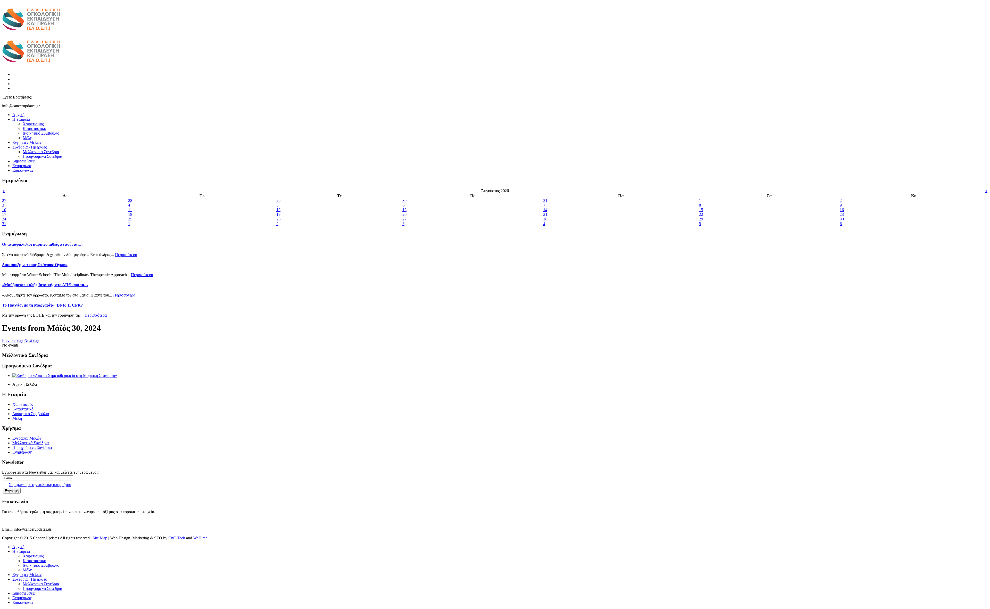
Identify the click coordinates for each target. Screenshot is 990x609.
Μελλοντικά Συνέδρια (41, 152)
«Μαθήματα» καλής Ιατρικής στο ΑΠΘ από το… (45, 285)
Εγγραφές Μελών (27, 142)
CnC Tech (177, 538)
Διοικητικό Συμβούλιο (41, 133)
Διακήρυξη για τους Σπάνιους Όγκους (35, 264)
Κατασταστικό (34, 128)
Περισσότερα (126, 254)
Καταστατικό (23, 409)
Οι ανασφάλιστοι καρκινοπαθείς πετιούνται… (42, 244)
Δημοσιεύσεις (23, 161)
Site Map (100, 538)
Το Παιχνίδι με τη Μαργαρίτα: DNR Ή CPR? (42, 305)
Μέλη (27, 138)
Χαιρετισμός (33, 124)
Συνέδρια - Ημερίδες (29, 147)
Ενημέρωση (22, 165)
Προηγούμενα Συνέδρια (42, 156)
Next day (31, 340)
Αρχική (18, 114)
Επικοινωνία (22, 170)
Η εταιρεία (21, 119)
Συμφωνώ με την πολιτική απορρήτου (40, 484)
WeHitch (200, 538)
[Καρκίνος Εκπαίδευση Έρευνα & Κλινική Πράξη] (31, 33)
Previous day (12, 340)
